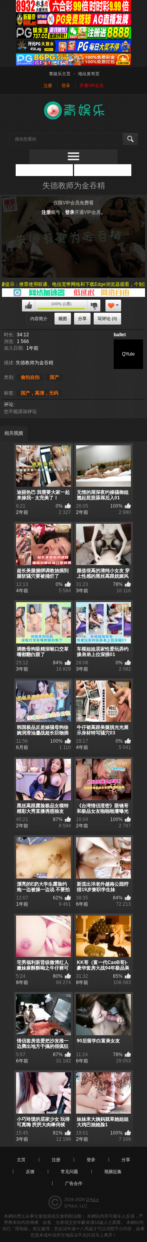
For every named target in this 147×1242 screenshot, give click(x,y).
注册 (46, 212)
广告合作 (73, 1183)
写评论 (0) (107, 318)
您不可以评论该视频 (28, 305)
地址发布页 (89, 73)
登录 (69, 212)
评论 (8, 404)
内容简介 (38, 318)
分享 (82, 318)
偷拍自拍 (30, 377)
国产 (54, 377)
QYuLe (92, 1199)
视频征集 (113, 1171)
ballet (120, 334)
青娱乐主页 (60, 73)
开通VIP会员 (91, 85)
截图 (62, 318)
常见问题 (69, 1171)
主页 (21, 1159)
